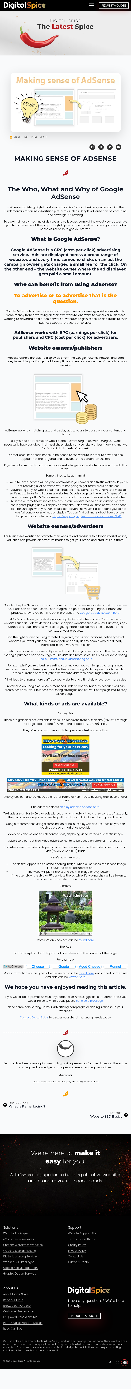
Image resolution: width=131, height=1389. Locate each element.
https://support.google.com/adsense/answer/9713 (87, 516)
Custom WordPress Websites (23, 1245)
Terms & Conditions (81, 1239)
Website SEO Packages (18, 1262)
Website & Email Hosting (19, 1251)
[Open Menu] (91, 5)
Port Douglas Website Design (22, 1323)
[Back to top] (124, 1362)
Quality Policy (77, 1245)
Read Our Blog (13, 1328)
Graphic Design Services (19, 1274)
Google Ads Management (20, 1268)
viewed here (77, 977)
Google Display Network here (99, 613)
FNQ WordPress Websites (20, 1317)
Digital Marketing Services (20, 1256)
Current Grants (78, 1262)
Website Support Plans (83, 1234)
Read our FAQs (13, 1300)
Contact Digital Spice (34, 1017)
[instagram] (117, 1363)
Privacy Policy (77, 1251)
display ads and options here (79, 807)
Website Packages (15, 1234)
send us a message (89, 1001)
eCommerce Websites (18, 1239)
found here (86, 940)
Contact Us (75, 1256)
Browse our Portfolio (17, 1306)
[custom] (110, 1363)
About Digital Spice (16, 1294)
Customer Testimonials (19, 1311)
